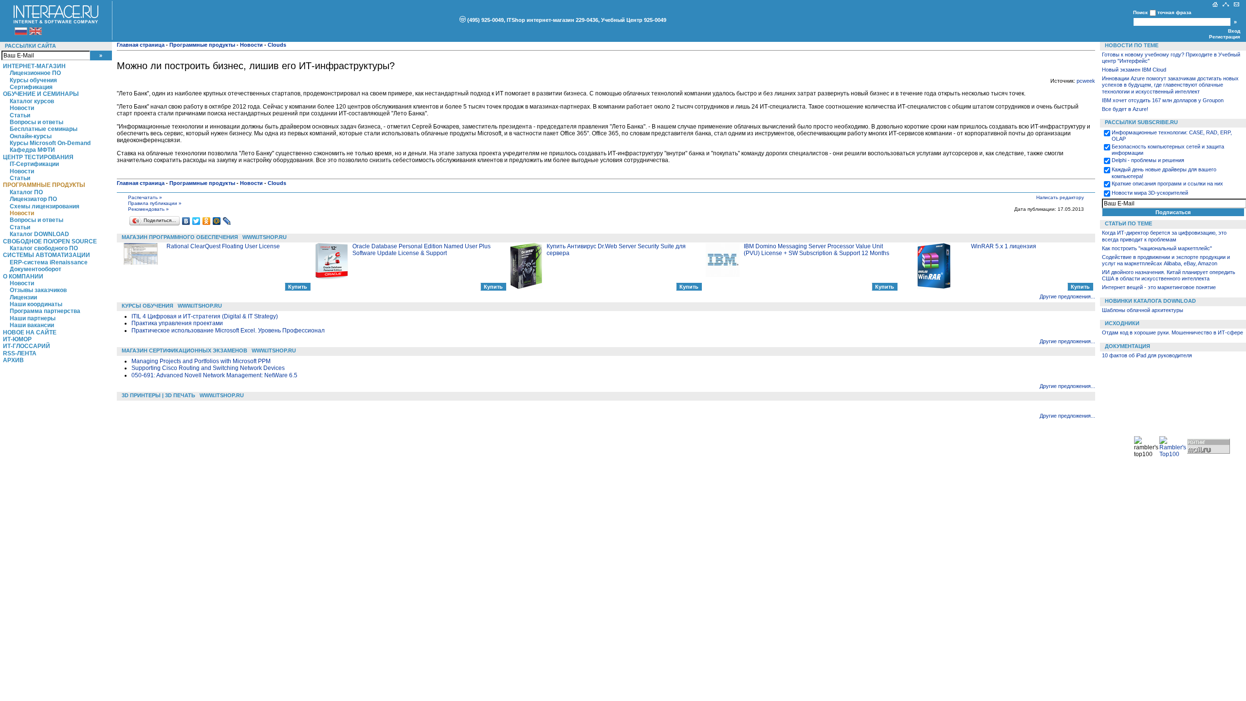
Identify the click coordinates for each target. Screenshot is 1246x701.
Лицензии (23, 297)
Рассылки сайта (30, 46)
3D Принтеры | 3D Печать (158, 395)
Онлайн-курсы (31, 136)
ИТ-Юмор (17, 339)
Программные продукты (44, 185)
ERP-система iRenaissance (49, 262)
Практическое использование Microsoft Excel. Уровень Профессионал (228, 330)
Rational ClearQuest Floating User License (223, 246)
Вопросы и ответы (36, 122)
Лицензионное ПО (35, 73)
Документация (1127, 346)
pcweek (1086, 81)
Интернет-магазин (34, 66)
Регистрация (1224, 36)
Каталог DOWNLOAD (39, 234)
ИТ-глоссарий (26, 346)
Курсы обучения (33, 80)
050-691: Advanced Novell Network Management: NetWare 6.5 (214, 375)
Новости (22, 108)
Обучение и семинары (41, 94)
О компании (23, 276)
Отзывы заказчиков (38, 290)
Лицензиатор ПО (33, 199)
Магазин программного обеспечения (180, 237)
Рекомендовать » (148, 209)
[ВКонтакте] (186, 221)
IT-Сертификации (34, 164)
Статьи (20, 115)
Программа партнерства (45, 311)
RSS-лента (20, 353)
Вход (1234, 31)
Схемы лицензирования (44, 206)
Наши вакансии (32, 325)
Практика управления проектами (177, 323)
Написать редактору (1060, 197)
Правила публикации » (155, 203)
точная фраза (1174, 12)
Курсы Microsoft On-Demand (50, 143)
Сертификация (31, 87)
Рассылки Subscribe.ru (1141, 122)
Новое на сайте (29, 332)
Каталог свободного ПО (44, 248)
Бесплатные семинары (43, 129)
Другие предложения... (1067, 296)
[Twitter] (196, 221)
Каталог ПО (26, 192)
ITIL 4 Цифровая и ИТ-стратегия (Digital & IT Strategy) (204, 316)
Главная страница (141, 45)
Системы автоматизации (46, 255)
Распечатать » (145, 197)
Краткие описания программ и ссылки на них (1167, 183)
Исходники (1122, 323)
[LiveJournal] (227, 221)
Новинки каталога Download (1150, 301)
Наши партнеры (32, 318)
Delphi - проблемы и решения (1148, 160)
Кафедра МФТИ (32, 150)
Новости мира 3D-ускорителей (1150, 193)
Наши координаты (36, 304)
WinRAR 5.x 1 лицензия (1003, 246)
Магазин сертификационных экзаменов (184, 350)
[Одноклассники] (207, 221)
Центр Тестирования (38, 157)
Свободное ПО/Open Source (50, 241)
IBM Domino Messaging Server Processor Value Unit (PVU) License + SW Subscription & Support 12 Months (816, 250)
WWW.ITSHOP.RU (264, 237)
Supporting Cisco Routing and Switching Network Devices (208, 368)
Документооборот (35, 269)
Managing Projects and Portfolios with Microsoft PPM (201, 361)
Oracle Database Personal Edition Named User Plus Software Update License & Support (421, 250)
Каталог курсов (32, 101)
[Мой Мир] (217, 221)
